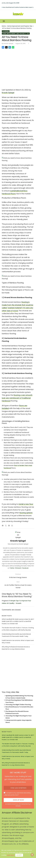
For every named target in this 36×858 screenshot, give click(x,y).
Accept (19, 855)
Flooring (5, 31)
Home (4, 26)
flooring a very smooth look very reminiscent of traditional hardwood (17, 398)
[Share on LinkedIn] (9, 47)
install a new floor (26, 504)
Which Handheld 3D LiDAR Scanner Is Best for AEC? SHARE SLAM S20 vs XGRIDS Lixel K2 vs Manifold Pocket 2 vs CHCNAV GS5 (18, 621)
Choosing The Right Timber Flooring (18, 704)
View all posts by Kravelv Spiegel (18, 544)
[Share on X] (6, 47)
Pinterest (18, 568)
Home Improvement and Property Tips (19, 26)
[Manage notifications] (32, 854)
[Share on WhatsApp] (13, 47)
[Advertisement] (18, 68)
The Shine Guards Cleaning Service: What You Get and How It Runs (18, 6)
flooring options (25, 513)
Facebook (25, 568)
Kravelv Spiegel (8, 43)
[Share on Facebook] (3, 47)
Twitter (12, 568)
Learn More (10, 855)
